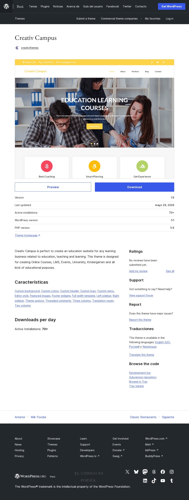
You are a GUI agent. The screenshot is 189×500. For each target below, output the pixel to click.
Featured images (40, 295)
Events (117, 444)
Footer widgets (61, 295)
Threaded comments (58, 300)
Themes (20, 18)
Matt (149, 444)
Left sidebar (104, 295)
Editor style (22, 295)
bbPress (152, 450)
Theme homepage (26, 235)
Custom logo (88, 290)
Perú (52, 476)
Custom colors (50, 290)
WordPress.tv (90, 456)
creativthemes (30, 47)
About (18, 438)
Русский (134, 346)
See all (170, 271)
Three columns (82, 300)
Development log (139, 372)
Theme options (34, 300)
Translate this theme (141, 354)
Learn (83, 438)
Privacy (19, 456)
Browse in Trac (138, 381)
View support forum (141, 295)
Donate (119, 450)
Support (85, 444)
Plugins (51, 450)
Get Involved (120, 438)
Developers (87, 450)
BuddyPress (154, 456)
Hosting (19, 450)
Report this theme (140, 319)
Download (134, 187)
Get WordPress (171, 6)
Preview (53, 187)
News (18, 444)
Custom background (27, 290)
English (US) (162, 342)
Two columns (23, 305)
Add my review (138, 271)
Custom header (69, 290)
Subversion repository (143, 377)
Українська (149, 346)
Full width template (83, 295)
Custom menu (105, 290)
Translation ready (103, 300)
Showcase (53, 438)
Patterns (52, 456)
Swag (118, 456)
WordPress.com (156, 438)
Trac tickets (136, 386)
